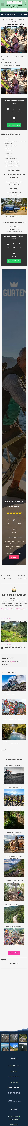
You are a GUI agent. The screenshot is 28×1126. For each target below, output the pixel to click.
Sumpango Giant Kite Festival (14, 926)
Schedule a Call (14, 1124)
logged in (12, 661)
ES (23, 14)
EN (21, 14)
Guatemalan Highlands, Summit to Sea (13, 647)
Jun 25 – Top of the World (14, 810)
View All (3, 750)
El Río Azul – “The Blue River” (11, 743)
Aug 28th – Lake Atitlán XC (14, 787)
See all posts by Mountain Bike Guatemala (14, 609)
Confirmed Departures (14, 1066)
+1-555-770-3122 (13, 1116)
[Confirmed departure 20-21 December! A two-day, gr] (5, 1038)
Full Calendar (14, 952)
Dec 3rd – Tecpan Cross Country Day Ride (13, 622)
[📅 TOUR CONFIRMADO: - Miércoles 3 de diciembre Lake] (5, 1047)
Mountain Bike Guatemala (15, 19)
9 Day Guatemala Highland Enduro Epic (14, 857)
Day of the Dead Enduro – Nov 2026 (14, 881)
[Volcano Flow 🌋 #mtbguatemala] (23, 1047)
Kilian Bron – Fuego (9, 694)
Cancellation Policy (14, 1076)
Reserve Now (15, 125)
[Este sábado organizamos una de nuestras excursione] (14, 1038)
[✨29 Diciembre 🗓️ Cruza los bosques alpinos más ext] (23, 1038)
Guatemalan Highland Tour (14, 904)
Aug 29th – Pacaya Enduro (14, 765)
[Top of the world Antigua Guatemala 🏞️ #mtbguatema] (14, 1047)
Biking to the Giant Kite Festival (13, 719)
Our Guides (14, 1071)
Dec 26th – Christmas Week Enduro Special (14, 833)
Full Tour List (14, 1082)
